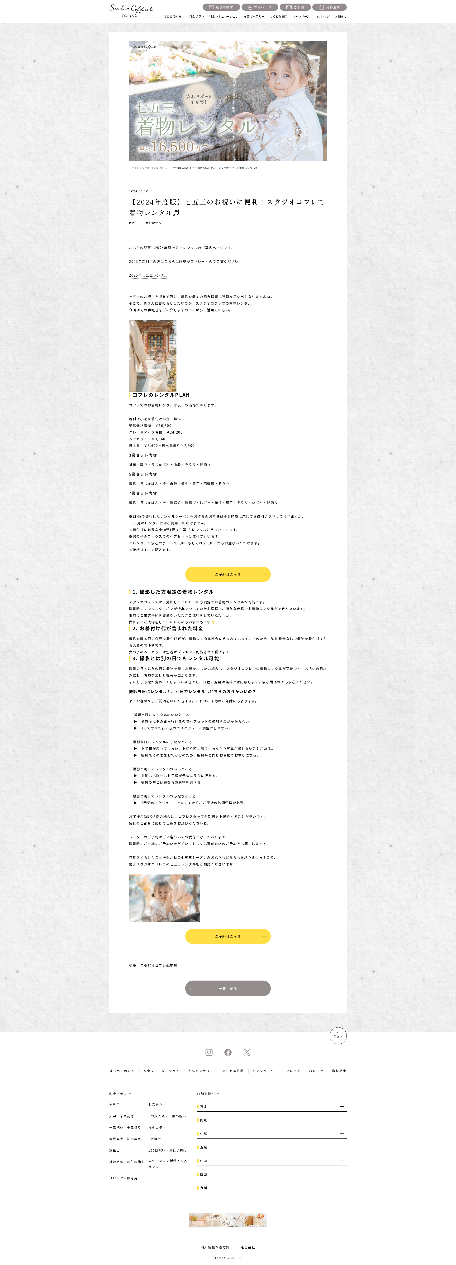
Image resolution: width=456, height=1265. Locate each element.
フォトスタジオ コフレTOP (147, 168)
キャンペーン (301, 16)
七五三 (136, 223)
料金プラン (196, 16)
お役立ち (155, 223)
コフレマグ (322, 16)
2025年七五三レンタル (148, 275)
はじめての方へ (174, 16)
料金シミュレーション (224, 16)
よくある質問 (278, 16)
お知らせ (341, 16)
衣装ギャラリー (254, 16)
